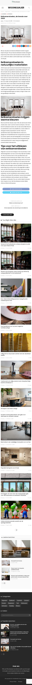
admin (2, 21)
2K (30, 411)
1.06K (30, 385)
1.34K (30, 444)
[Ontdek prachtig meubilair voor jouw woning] (16, 619)
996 (30, 470)
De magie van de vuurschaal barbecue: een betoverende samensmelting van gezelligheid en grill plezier (15, 577)
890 (30, 357)
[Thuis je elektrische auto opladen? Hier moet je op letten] (16, 537)
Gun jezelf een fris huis (16, 669)
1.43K (30, 581)
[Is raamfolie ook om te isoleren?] (16, 593)
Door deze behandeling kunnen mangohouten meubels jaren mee (14, 299)
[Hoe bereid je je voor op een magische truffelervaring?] (16, 315)
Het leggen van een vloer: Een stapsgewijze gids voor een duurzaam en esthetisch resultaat (14, 494)
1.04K (30, 330)
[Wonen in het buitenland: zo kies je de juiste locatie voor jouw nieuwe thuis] (16, 233)
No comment (17, 20)
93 (29, 664)
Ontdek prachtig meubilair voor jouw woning (14, 631)
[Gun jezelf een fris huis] (6, 671)
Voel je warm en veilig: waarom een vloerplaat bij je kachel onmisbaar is (15, 382)
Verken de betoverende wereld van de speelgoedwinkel (12, 522)
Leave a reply (6, 214)
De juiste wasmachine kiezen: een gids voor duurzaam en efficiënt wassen (13, 415)
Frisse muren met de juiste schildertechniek (17, 677)
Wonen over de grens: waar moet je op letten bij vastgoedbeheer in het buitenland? (15, 272)
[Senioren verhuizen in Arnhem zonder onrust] (16, 657)
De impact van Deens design (9, 408)
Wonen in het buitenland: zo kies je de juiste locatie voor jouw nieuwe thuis (15, 244)
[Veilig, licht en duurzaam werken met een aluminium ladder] (16, 342)
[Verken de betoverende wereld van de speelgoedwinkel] (16, 510)
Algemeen (4, 241)
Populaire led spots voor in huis (10, 468)
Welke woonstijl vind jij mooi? (16, 203)
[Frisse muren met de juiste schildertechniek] (6, 678)
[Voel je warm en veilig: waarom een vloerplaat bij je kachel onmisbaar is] (16, 370)
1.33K (30, 418)
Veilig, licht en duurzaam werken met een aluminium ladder (16, 354)
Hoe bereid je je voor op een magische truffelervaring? (12, 327)
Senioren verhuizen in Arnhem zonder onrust (13, 661)
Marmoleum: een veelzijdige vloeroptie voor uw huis (16, 442)
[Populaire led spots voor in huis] (16, 457)
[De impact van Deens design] (16, 397)
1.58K (30, 248)
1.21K (30, 497)
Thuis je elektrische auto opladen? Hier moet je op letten (15, 549)
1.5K (30, 525)
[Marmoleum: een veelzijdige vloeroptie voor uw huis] (16, 431)
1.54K (30, 275)
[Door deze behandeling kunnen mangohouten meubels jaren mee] (16, 287)
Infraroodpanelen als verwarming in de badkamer (16, 208)
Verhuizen (17, 350)
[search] (29, 8)
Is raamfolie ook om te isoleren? (10, 605)
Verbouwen (11, 350)
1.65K (30, 607)
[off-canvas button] (3, 8)
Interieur (4, 405)
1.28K (30, 302)
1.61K (30, 552)
